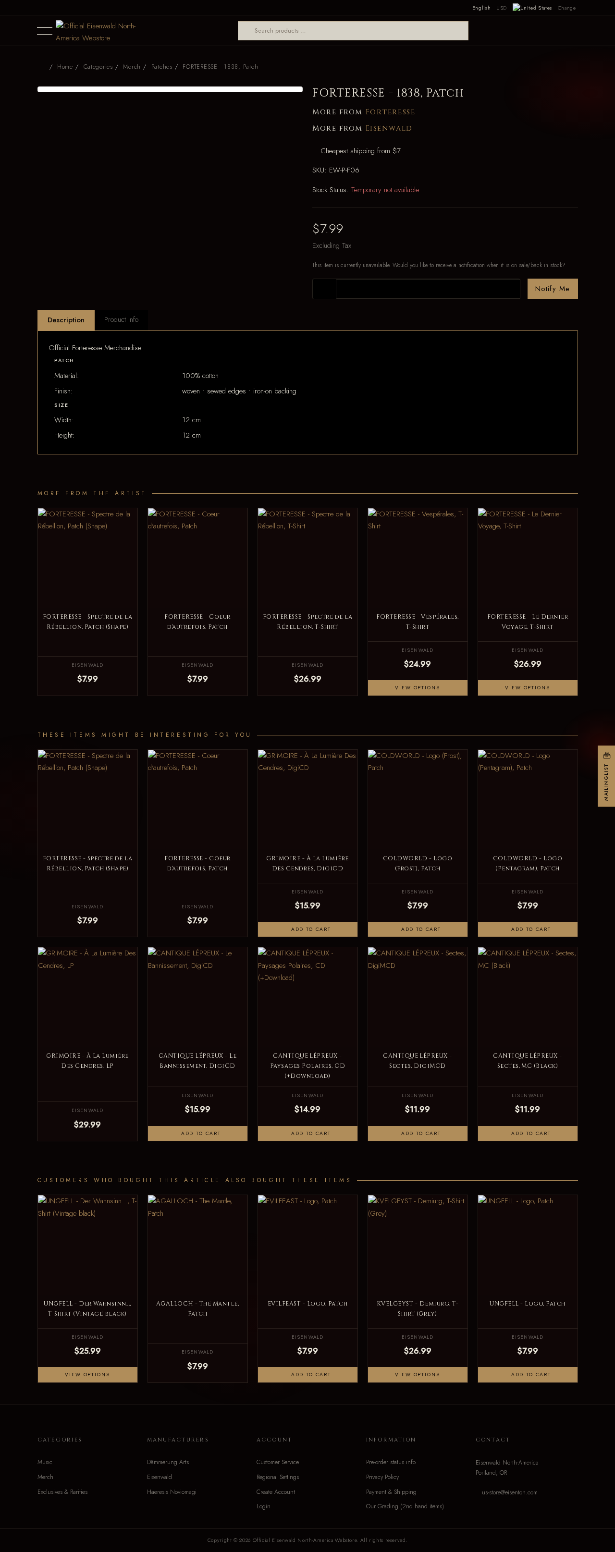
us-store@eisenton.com (510, 1492)
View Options (417, 687)
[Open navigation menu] (44, 31)
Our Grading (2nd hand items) (405, 1506)
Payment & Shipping (391, 1492)
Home (65, 66)
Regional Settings (278, 1477)
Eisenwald (389, 128)
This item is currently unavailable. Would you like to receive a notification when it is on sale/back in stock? (439, 265)
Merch (45, 1477)
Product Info (121, 319)
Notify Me (552, 288)
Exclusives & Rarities (62, 1492)
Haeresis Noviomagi (172, 1492)
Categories (98, 66)
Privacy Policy (382, 1477)
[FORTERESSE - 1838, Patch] (170, 89)
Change (567, 8)
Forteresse (391, 112)
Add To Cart (310, 929)
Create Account (276, 1492)
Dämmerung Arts (168, 1462)
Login (264, 1506)
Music (44, 1462)
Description (66, 320)
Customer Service (278, 1462)
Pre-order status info (391, 1462)
